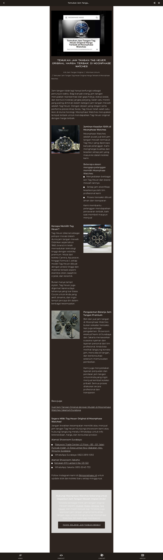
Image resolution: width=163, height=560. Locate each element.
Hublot (79, 506)
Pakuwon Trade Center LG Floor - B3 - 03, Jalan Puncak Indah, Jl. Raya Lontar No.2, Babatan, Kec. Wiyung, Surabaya (77, 447)
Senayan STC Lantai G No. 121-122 (71, 463)
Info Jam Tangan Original (73, 72)
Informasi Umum (93, 72)
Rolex (87, 506)
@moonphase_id (88, 475)
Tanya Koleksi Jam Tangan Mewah (81, 525)
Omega (95, 506)
